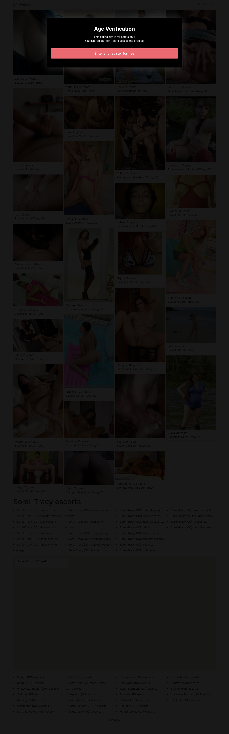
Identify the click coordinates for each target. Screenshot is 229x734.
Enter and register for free (114, 53)
